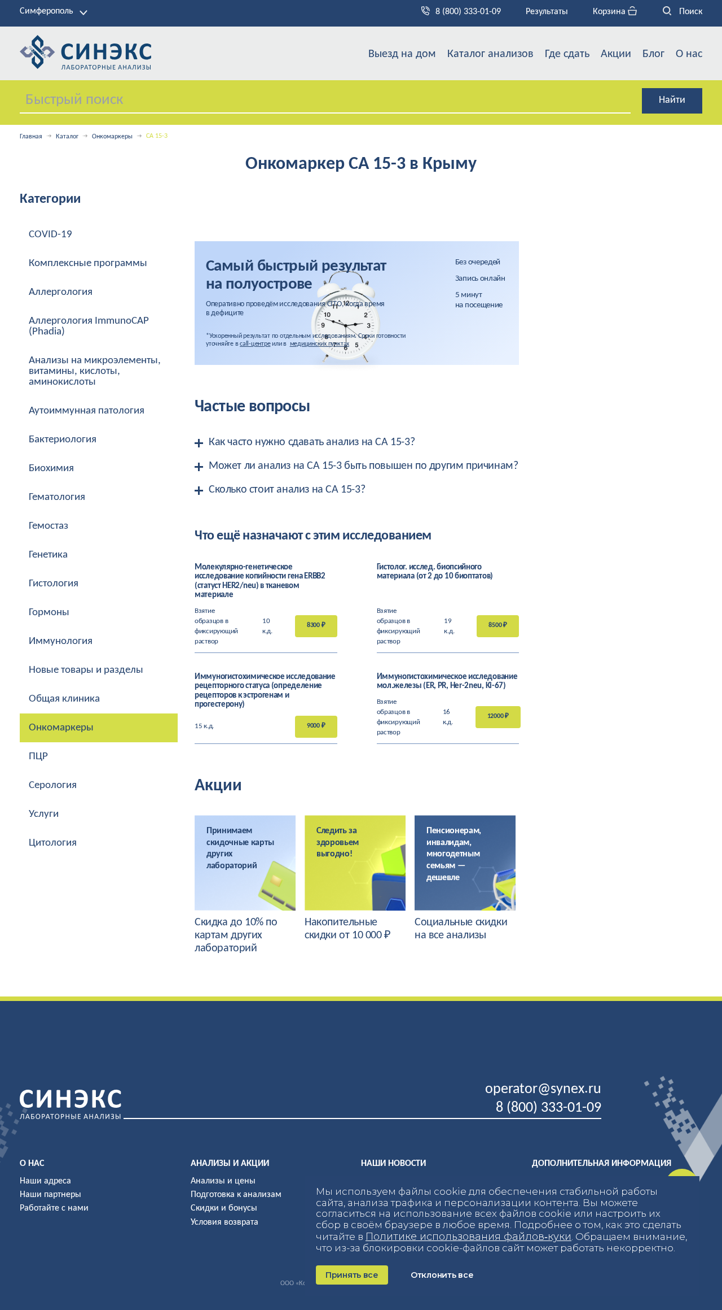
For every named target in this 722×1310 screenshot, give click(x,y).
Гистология (53, 583)
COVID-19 (50, 234)
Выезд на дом (402, 54)
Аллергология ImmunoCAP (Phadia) (89, 326)
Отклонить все (442, 1275)
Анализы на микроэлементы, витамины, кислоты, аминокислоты (95, 371)
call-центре (255, 344)
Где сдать (567, 54)
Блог (653, 54)
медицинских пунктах (319, 344)
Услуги (44, 814)
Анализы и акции (230, 1163)
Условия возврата (224, 1222)
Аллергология (61, 292)
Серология (53, 785)
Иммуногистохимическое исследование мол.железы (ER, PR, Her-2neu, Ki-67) (447, 682)
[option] (245, 885)
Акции (616, 54)
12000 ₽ (498, 716)
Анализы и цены (223, 1181)
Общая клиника (64, 699)
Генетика (48, 555)
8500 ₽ (497, 625)
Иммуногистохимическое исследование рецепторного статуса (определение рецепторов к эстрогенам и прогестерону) (265, 691)
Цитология (53, 843)
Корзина (610, 11)
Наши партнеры (50, 1194)
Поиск (689, 11)
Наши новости (393, 1163)
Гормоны (49, 612)
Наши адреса (45, 1181)
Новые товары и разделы (86, 670)
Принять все (351, 1275)
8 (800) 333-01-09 (468, 11)
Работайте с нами (54, 1208)
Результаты (547, 11)
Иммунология (61, 641)
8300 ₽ (316, 625)
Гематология (57, 497)
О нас (689, 54)
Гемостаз (48, 526)
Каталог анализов (490, 54)
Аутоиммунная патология (86, 411)
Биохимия (51, 468)
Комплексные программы (88, 263)
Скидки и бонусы (224, 1208)
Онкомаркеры (112, 136)
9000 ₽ (316, 726)
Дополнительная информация (601, 1163)
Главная (31, 136)
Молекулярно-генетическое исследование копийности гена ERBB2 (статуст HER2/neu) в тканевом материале (260, 581)
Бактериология (62, 439)
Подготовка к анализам (236, 1194)
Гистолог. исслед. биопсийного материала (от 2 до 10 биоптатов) (435, 572)
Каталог (67, 136)
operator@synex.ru (543, 1089)
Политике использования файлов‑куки (468, 1236)
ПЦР (38, 756)
